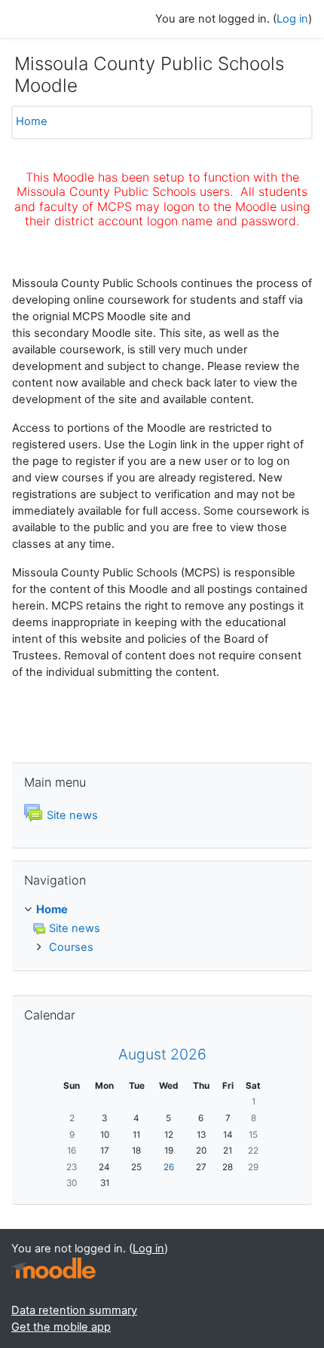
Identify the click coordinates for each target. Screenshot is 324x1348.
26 (169, 1167)
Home (31, 121)
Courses (71, 947)
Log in (292, 19)
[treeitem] (162, 929)
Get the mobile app (61, 1327)
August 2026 (162, 1054)
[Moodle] (53, 1268)
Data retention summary (74, 1310)
